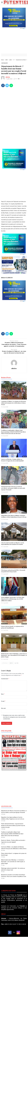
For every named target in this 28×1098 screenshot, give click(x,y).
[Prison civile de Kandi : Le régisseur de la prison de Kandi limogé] (14, 615)
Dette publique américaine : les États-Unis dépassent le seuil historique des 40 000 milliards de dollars (12, 599)
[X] (14, 932)
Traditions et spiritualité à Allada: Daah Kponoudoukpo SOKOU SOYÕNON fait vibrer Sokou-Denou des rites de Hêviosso (13, 432)
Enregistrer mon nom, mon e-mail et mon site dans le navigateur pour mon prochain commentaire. (14, 717)
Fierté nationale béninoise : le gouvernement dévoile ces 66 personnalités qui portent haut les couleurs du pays (13, 825)
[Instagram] (18, 932)
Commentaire (5, 678)
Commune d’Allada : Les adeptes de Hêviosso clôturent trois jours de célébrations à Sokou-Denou (13, 403)
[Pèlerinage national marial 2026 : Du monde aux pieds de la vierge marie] (14, 559)
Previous (5, 663)
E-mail (3, 701)
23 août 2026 (5, 407)
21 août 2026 (5, 546)
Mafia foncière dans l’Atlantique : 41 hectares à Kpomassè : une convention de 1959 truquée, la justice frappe (14, 655)
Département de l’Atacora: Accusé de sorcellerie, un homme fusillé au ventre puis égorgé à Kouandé (13, 488)
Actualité (4, 63)
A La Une (4, 483)
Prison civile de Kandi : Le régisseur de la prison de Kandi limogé (12, 627)
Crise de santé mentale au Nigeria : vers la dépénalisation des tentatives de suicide (12, 543)
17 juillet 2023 (9, 79)
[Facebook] (10, 932)
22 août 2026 (5, 519)
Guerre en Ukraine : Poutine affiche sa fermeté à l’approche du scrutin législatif (12, 460)
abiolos (8, 77)
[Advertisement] (14, 41)
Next (11, 663)
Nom (3, 694)
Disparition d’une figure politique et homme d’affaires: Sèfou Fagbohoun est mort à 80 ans (13, 516)
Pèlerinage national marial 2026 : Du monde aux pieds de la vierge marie (13, 570)
